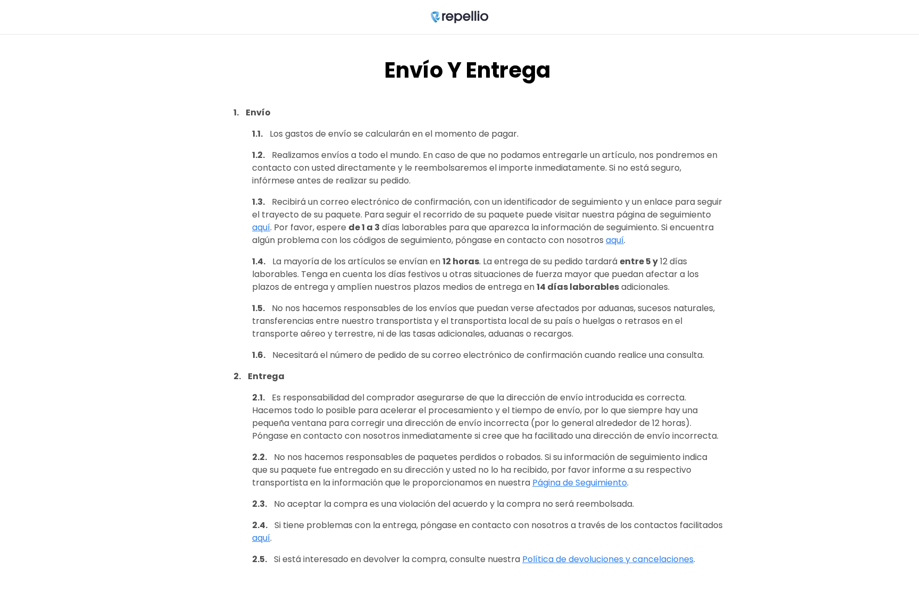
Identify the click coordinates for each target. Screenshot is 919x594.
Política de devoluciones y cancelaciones (608, 559)
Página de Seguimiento (579, 482)
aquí (261, 227)
